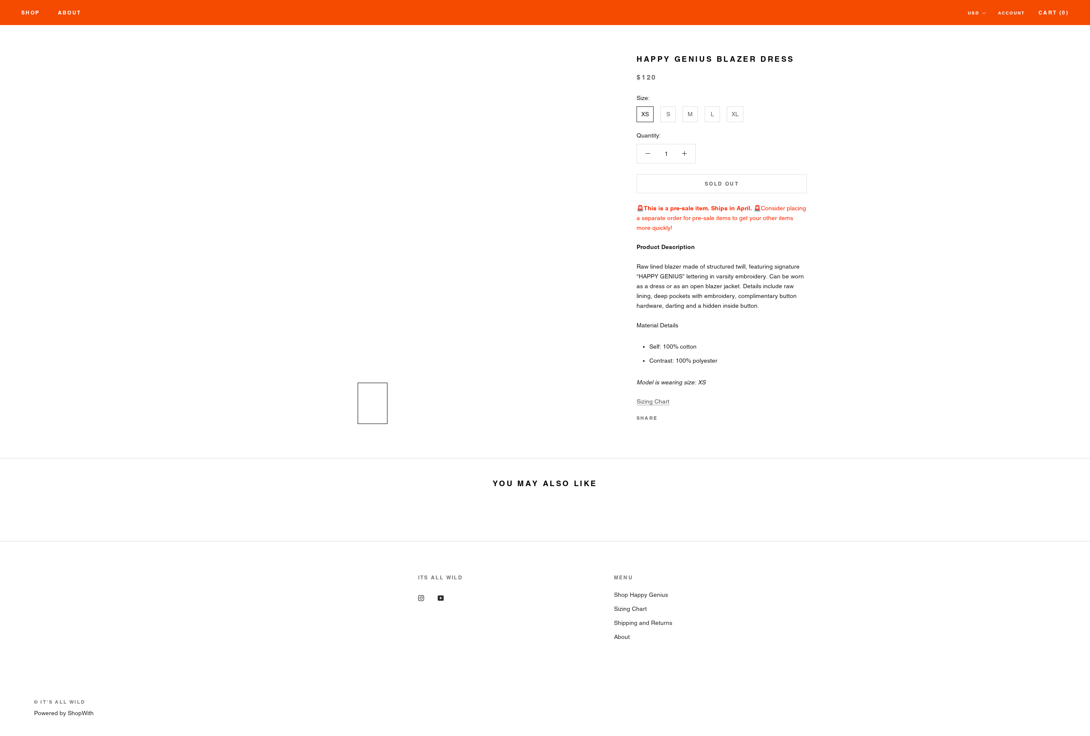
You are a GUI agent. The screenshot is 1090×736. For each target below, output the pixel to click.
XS (645, 114)
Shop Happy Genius (641, 594)
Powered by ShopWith (64, 713)
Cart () (1053, 12)
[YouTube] (441, 598)
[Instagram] (421, 598)
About (69, 12)
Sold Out (722, 183)
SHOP (30, 12)
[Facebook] (665, 415)
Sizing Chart (653, 401)
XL (735, 114)
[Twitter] (676, 415)
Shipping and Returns (643, 622)
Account (1011, 13)
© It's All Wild (59, 702)
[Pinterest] (687, 415)
